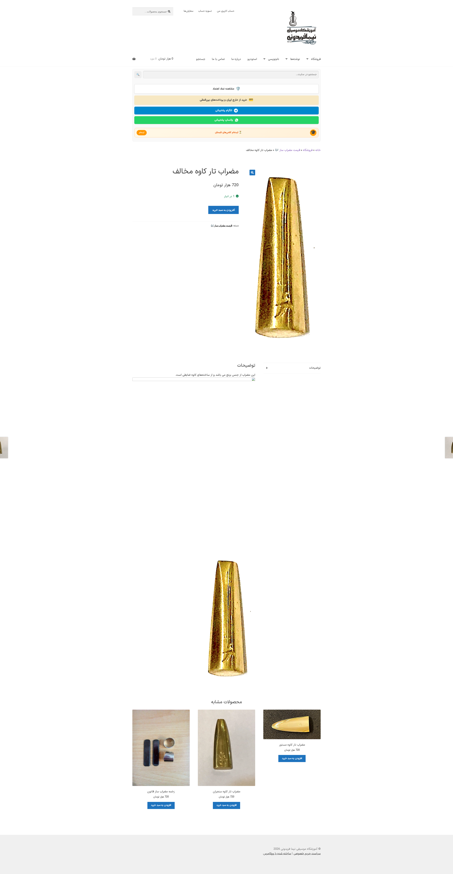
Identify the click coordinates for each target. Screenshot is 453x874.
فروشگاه (316, 59)
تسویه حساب (205, 11)
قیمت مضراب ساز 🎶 (287, 150)
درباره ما (236, 59)
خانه (318, 150)
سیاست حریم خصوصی (307, 854)
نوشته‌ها (295, 59)
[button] (252, 172)
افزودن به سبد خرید (223, 210)
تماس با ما (218, 59)
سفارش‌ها (188, 11)
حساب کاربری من (225, 11)
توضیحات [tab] (315, 368)
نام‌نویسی (273, 59)
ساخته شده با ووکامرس (277, 854)
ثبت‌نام (141, 132)
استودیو (252, 59)
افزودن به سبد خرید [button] (292, 758)
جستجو (200, 59)
